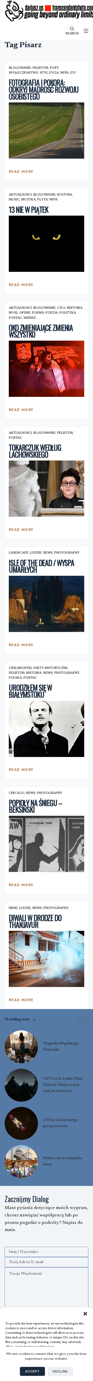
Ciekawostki (20, 668)
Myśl (13, 312)
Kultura (64, 194)
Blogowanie (20, 68)
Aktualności (20, 194)
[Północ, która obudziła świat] (21, 1161)
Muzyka (28, 199)
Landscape (18, 552)
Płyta (42, 199)
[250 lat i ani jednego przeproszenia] (21, 1123)
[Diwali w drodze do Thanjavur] (46, 959)
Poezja (51, 312)
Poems (38, 312)
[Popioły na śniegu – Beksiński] (46, 844)
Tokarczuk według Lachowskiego (35, 451)
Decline (60, 1371)
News (48, 552)
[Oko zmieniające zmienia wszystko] (46, 369)
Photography (67, 552)
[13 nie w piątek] (46, 244)
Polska (15, 677)
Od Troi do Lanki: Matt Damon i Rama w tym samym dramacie (63, 1085)
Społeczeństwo (23, 72)
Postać (15, 318)
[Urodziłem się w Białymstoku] (46, 729)
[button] (85, 1313)
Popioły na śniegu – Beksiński (35, 806)
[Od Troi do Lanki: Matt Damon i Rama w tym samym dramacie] (21, 1085)
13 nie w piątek (28, 209)
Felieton (40, 68)
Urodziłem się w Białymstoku (30, 691)
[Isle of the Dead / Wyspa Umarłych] (46, 604)
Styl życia (49, 72)
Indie (13, 908)
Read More (21, 173)
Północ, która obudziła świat (62, 1161)
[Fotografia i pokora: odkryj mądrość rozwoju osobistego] (46, 130)
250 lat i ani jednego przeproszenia (60, 1123)
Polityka (67, 312)
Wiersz (30, 318)
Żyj (73, 72)
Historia (74, 308)
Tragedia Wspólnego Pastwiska (61, 1047)
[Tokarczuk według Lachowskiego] (46, 489)
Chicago (16, 793)
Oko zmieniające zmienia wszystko (41, 331)
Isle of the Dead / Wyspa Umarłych (41, 566)
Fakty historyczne (50, 668)
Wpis (64, 72)
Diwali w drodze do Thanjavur (35, 921)
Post (54, 68)
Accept (32, 1371)
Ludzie (36, 552)
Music (14, 199)
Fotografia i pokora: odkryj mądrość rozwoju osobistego (44, 89)
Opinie (24, 312)
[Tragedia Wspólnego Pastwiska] (21, 1046)
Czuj (61, 308)
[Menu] (86, 30)
